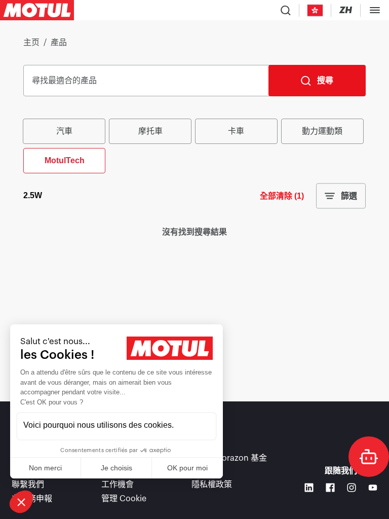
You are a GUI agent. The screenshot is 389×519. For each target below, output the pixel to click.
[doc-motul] (368, 456)
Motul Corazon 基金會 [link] (229, 464)
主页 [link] (31, 43)
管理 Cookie (123, 499)
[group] (194, 145)
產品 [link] (59, 43)
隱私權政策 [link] (211, 484)
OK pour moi (187, 468)
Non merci (45, 468)
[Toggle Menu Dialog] (375, 10)
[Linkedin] (309, 487)
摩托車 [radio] (150, 131)
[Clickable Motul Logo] (37, 10)
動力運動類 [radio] (322, 131)
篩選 (349, 196)
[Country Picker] (315, 10)
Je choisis (116, 468)
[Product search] (286, 10)
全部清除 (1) (282, 196)
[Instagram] (351, 487)
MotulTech (65, 160)
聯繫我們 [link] (28, 484)
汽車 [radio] (64, 131)
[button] (21, 502)
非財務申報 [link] (32, 499)
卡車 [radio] (236, 131)
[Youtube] (372, 487)
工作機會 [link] (117, 484)
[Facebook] (330, 487)
